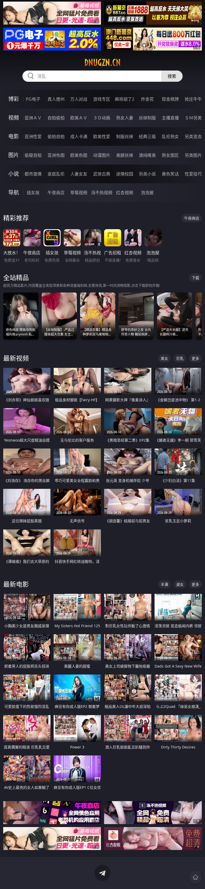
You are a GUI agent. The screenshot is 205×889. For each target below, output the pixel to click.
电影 (13, 136)
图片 (13, 155)
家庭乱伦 (56, 174)
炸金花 (147, 99)
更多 (195, 358)
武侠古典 (101, 174)
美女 (164, 358)
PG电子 (33, 99)
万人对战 (78, 99)
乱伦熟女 (170, 136)
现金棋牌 (170, 99)
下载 (195, 277)
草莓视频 (78, 193)
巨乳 (180, 358)
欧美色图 (78, 155)
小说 (13, 173)
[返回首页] (195, 877)
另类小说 (147, 174)
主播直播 (170, 118)
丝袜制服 (147, 118)
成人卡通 (78, 136)
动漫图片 (101, 155)
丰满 (164, 584)
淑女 (180, 584)
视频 (13, 117)
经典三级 (147, 136)
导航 (13, 192)
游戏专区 (101, 99)
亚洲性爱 (33, 136)
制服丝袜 (124, 136)
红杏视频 (124, 193)
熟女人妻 (124, 118)
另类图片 (193, 155)
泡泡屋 (147, 193)
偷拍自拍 (56, 136)
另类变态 (193, 136)
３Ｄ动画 (101, 118)
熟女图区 (170, 155)
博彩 (13, 99)
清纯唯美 (147, 155)
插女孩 (33, 193)
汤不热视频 (101, 193)
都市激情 (33, 174)
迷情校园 (124, 174)
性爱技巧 (193, 174)
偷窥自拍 (33, 155)
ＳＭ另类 (193, 118)
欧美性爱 (101, 136)
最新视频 (16, 358)
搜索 (172, 76)
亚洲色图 (56, 155)
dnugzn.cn (102, 62)
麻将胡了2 (124, 99)
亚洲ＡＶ (33, 118)
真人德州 (56, 99)
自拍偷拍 (56, 118)
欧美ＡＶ (78, 118)
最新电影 (16, 584)
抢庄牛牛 (193, 99)
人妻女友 (78, 174)
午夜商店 (56, 193)
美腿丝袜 (124, 155)
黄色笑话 (170, 174)
